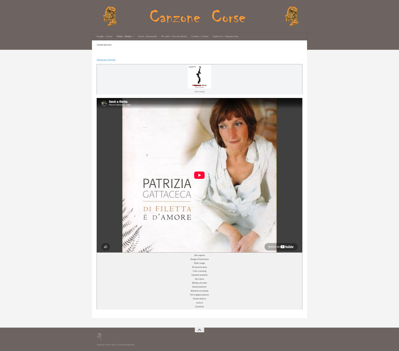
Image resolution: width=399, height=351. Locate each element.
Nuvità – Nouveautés (147, 36)
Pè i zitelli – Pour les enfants (174, 36)
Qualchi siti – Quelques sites (225, 36)
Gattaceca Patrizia (106, 59)
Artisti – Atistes (124, 36)
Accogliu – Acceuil (104, 36)
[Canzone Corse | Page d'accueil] (199, 16)
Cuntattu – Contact (200, 36)
